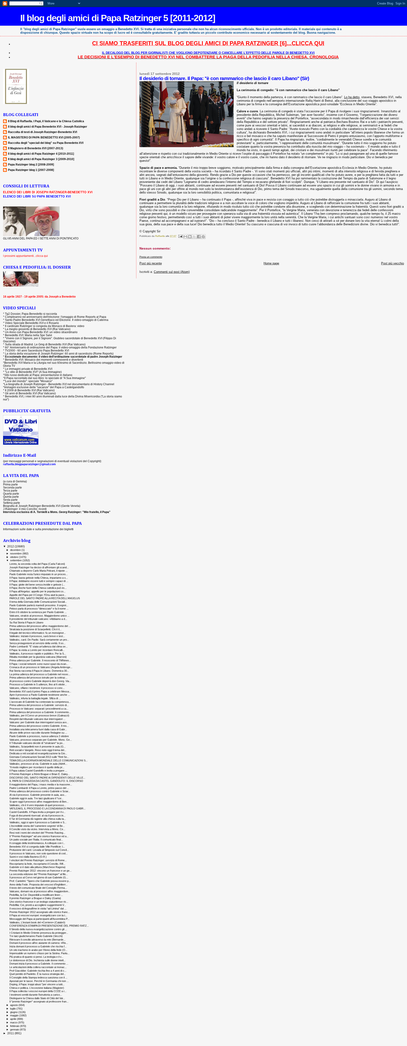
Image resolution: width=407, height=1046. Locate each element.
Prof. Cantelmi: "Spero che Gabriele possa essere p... (40, 881)
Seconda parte (12, 487)
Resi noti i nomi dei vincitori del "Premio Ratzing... (37, 832)
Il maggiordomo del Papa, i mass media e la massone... (40, 784)
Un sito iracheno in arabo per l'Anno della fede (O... (38, 950)
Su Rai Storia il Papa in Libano (26, 622)
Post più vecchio (392, 263)
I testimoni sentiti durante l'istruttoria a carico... (35, 994)
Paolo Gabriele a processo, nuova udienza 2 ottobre (39, 736)
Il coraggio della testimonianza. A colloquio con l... (37, 843)
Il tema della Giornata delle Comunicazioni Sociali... (38, 601)
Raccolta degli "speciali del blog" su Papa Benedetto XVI (45, 142)
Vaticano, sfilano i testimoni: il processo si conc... (37, 688)
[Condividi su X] (194, 236)
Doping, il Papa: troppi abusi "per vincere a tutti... (37, 984)
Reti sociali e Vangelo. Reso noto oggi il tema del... (37, 750)
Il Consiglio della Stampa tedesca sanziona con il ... (38, 977)
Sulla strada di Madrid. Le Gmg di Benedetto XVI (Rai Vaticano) (45, 344)
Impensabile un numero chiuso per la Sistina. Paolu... (39, 953)
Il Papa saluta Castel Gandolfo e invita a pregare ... (38, 770)
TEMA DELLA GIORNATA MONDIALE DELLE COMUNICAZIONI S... (48, 760)
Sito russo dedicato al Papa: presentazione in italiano (38, 374)
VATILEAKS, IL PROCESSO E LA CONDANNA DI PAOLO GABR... (47, 808)
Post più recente (150, 263)
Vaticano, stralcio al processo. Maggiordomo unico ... (39, 615)
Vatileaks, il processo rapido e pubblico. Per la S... (37, 653)
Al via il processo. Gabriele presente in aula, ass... (37, 794)
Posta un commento (150, 256)
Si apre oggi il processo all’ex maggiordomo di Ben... (39, 801)
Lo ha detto (351, 97)
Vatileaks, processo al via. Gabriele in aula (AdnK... (38, 763)
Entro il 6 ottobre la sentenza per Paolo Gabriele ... (38, 612)
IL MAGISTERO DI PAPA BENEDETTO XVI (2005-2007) (44, 137)
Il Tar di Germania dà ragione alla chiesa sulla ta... (37, 818)
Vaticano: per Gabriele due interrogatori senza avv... (39, 722)
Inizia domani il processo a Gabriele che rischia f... (38, 946)
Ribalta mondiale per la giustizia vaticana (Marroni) (38, 656)
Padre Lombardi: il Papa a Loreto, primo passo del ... (39, 788)
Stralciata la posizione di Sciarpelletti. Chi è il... (35, 629)
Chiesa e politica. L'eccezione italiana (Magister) (36, 987)
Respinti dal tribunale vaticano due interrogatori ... (37, 719)
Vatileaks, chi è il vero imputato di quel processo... (37, 805)
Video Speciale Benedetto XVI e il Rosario (32, 322)
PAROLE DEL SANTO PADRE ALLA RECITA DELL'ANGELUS (44, 598)
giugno (14, 1012)
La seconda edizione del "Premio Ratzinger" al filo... (38, 874)
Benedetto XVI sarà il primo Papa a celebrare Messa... (40, 691)
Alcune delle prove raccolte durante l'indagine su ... (38, 732)
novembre (16, 553)
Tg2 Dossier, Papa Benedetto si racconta (31, 313)
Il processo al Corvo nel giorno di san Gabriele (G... (38, 877)
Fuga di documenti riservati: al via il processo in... (37, 815)
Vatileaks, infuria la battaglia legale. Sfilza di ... (35, 698)
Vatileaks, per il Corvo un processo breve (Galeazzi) (39, 715)
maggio (14, 1015)
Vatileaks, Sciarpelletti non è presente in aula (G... (37, 746)
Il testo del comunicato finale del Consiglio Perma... (38, 887)
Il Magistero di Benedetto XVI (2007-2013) (35, 148)
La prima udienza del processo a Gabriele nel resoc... (39, 674)
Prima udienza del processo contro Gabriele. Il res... (39, 725)
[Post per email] (180, 236)
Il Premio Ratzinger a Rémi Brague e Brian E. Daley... (39, 774)
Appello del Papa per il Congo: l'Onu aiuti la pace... (37, 595)
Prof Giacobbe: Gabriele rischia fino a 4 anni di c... (37, 970)
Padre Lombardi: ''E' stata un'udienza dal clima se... (38, 646)
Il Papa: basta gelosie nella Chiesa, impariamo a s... (38, 577)
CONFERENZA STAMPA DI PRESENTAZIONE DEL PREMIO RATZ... (49, 925)
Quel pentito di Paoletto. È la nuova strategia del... (37, 974)
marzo (14, 1022)
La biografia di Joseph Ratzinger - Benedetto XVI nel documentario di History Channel (59, 384)
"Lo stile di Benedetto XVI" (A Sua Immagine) (33, 371)
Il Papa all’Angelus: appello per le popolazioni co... (37, 591)
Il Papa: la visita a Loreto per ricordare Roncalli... (37, 650)
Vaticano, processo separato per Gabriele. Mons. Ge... (40, 739)
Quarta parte (11, 493)
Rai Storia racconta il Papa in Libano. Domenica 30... (39, 670)
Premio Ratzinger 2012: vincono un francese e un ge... (40, 870)
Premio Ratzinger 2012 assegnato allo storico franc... (39, 912)
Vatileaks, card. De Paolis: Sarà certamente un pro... (39, 639)
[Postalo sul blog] (189, 236)
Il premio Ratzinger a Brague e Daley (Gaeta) (35, 898)
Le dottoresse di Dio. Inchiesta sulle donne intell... (37, 960)
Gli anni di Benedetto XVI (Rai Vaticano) (30, 393)
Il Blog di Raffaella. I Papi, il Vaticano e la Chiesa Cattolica (46, 121)
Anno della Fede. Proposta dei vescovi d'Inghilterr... (38, 884)
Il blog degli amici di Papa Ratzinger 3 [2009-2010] (41, 159)
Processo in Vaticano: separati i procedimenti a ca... (38, 708)
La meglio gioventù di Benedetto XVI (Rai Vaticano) (37, 329)
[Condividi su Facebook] (198, 236)
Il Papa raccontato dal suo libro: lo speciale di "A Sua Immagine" (45, 378)
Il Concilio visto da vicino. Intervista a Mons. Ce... (37, 829)
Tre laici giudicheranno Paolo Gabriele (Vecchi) (36, 936)
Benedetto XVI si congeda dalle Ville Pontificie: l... (37, 846)
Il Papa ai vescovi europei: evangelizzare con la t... (38, 915)
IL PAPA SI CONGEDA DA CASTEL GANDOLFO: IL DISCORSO (46, 780)
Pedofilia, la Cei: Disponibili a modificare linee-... (36, 894)
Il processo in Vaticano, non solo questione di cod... (38, 853)
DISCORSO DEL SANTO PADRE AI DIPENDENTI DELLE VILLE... (47, 777)
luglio (13, 1008)
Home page (271, 263)
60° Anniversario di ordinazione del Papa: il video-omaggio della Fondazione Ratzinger (61, 347)
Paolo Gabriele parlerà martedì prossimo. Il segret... (38, 605)
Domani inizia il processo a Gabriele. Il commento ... (38, 963)
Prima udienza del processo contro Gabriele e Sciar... (39, 791)
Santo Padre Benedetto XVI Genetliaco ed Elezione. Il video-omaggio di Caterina (56, 319)
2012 (11, 546)
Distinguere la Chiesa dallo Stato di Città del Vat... (37, 998)
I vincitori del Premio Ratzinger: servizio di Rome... (38, 860)
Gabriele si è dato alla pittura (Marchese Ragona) (37, 867)
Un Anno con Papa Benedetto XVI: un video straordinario (41, 332)
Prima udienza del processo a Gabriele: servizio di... (39, 705)
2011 (11, 1033)
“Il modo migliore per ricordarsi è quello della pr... (36, 767)
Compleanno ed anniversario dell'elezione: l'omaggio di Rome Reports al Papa (55, 316)
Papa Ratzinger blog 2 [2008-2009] (31, 164)
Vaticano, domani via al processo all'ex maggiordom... (39, 891)
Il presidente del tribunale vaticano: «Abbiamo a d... (38, 619)
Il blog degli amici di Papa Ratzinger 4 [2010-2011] (41, 153)
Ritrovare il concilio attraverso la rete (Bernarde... (37, 939)
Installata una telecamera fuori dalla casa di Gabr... (38, 729)
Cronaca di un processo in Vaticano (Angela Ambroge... (40, 667)
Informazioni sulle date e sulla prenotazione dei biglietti (38, 529)
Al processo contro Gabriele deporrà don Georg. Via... (40, 681)
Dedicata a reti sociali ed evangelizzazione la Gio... (38, 753)
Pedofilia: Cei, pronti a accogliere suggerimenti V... (37, 905)
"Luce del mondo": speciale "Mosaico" (28, 381)
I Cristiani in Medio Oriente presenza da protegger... (38, 932)
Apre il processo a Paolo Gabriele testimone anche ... (39, 694)
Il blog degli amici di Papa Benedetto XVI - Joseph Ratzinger (47, 126)
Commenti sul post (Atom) (172, 272)
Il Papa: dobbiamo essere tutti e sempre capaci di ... (38, 581)
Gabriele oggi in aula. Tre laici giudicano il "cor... (36, 798)
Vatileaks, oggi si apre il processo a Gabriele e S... (37, 822)
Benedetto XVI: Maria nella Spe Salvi (28, 335)
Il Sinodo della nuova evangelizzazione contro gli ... (38, 929)
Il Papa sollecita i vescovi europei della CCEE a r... (37, 991)
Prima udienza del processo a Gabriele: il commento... (40, 712)
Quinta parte (11, 496)
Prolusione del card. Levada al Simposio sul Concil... (39, 849)
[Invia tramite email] (185, 236)
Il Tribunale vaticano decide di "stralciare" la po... (37, 743)
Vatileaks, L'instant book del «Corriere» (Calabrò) (37, 922)
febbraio (15, 1026)
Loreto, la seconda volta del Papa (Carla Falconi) (37, 563)
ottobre (14, 557)
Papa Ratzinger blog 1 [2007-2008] (31, 169)
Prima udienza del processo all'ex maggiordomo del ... (40, 626)
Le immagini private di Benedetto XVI (28, 368)
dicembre (15, 550)
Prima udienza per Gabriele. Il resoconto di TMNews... (40, 660)
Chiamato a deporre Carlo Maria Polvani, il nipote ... (38, 570)
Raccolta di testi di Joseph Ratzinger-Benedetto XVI (42, 131)
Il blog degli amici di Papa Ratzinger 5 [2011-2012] (117, 18)
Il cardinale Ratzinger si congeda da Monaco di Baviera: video (44, 325)
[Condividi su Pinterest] (203, 236)
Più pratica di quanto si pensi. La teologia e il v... (36, 956)
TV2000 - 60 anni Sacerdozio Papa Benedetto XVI (37, 350)
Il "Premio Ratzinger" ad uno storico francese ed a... (39, 836)
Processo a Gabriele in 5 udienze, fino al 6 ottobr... (38, 684)
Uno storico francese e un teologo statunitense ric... (38, 901)
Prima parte (10, 484)
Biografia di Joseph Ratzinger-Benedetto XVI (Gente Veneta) (41, 505)
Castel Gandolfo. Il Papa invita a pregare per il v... (37, 812)
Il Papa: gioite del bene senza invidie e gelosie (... (37, 584)
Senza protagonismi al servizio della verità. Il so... (37, 643)
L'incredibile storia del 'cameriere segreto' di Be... (37, 825)
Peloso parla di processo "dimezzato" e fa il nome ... (39, 608)
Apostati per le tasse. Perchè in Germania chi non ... (39, 981)
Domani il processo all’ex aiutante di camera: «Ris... (38, 942)
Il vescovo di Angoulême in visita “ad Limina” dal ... (37, 908)
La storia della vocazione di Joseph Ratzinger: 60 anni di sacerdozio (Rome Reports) (59, 353)
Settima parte (11, 502)
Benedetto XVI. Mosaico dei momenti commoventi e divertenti (44, 359)
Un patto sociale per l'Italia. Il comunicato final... (36, 839)
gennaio (15, 1029)
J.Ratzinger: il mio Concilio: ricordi (25, 508)
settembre (16, 560)
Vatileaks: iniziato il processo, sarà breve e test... (37, 636)
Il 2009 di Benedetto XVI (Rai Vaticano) (30, 390)
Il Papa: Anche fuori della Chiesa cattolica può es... (38, 587)
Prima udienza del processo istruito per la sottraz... (38, 677)
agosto (14, 1005)
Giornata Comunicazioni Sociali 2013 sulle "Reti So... (39, 756)
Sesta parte (10, 499)
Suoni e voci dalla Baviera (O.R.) (28, 856)
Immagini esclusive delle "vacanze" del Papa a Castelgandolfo (44, 387)
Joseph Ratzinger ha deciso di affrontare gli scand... (39, 567)
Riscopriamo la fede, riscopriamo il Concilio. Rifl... (37, 863)
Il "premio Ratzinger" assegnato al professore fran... (39, 1001)
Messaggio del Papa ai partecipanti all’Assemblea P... (39, 918)
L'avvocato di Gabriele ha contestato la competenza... (40, 701)
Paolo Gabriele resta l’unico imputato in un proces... (38, 574)
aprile (13, 1019)
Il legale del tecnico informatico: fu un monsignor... (37, 632)
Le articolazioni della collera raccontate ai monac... (38, 967)
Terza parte (10, 490)
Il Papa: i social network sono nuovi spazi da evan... (38, 663)
